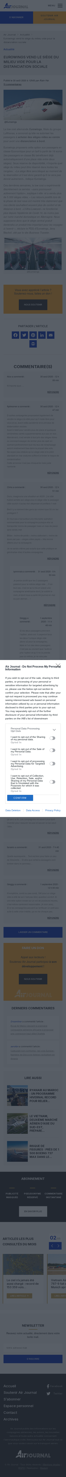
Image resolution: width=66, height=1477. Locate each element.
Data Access (33, 810)
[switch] (52, 738)
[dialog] (33, 738)
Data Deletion (13, 810)
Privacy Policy (53, 810)
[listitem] (33, 729)
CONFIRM (20, 798)
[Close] (59, 667)
